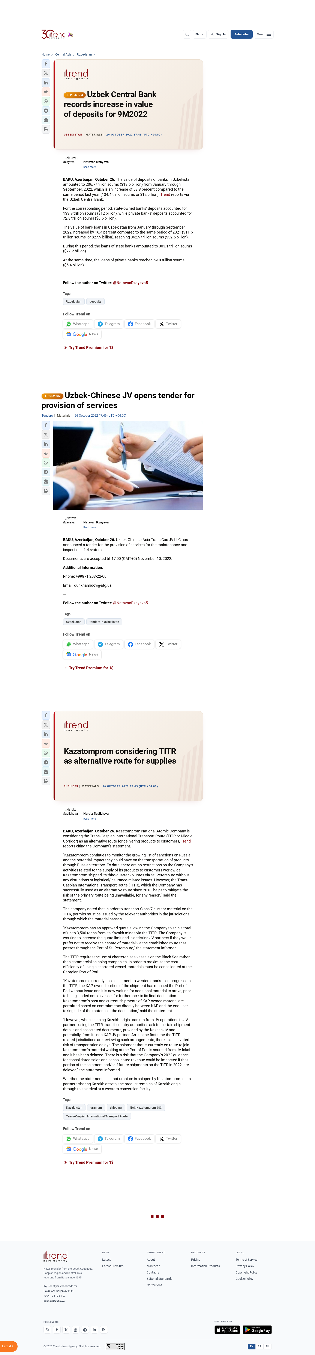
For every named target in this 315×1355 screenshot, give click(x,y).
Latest (106, 1259)
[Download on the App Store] (227, 1329)
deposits (95, 301)
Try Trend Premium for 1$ (90, 347)
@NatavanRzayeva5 (130, 282)
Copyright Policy (246, 1272)
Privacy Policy (245, 1266)
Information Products (205, 1266)
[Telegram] (85, 1330)
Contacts (153, 1272)
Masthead (153, 1266)
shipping (116, 1107)
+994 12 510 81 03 (55, 1295)
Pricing (195, 1259)
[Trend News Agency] (56, 1256)
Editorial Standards (159, 1278)
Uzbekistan (73, 301)
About (151, 1259)
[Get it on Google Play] (257, 1329)
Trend (165, 194)
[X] (66, 1330)
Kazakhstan (74, 1107)
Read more (89, 167)
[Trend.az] (57, 34)
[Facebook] (57, 1330)
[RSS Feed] (104, 1330)
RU (267, 1346)
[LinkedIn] (94, 1330)
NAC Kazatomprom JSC (146, 1107)
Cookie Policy (244, 1278)
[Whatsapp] (47, 1330)
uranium (96, 1107)
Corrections (154, 1285)
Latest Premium (112, 1266)
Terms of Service (246, 1259)
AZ (259, 1346)
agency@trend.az (54, 1300)
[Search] (187, 34)
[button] (46, 64)
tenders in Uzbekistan (104, 622)
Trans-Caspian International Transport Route (97, 1116)
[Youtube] (76, 1330)
